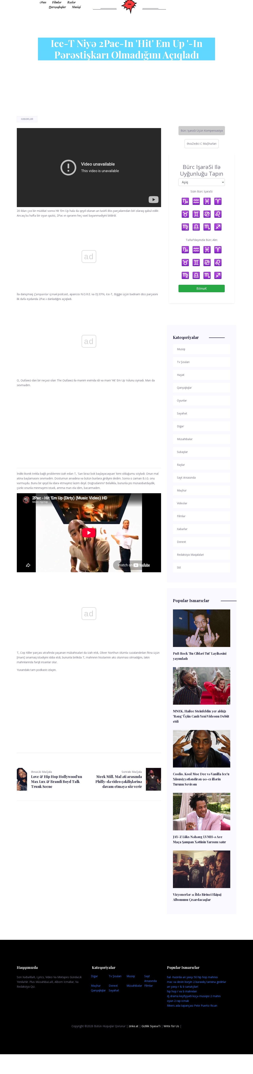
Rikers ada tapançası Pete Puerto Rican (192, 1005)
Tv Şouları (115, 976)
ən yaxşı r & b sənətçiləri (182, 986)
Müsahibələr (134, 985)
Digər (94, 976)
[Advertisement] (89, 423)
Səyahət (114, 990)
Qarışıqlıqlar (57, 7)
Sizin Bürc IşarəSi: (202, 191)
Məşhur (96, 985)
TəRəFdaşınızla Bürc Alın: (202, 240)
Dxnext (113, 985)
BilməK (201, 288)
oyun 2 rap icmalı (178, 1001)
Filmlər (56, 2)
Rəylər (71, 2)
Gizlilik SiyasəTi (151, 1026)
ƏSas (43, 2)
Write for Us (171, 1026)
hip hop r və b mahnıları (182, 991)
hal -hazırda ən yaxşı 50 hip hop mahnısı (192, 977)
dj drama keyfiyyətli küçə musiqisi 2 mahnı (194, 996)
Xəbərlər (27, 119)
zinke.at (133, 1026)
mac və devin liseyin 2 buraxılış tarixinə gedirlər (196, 982)
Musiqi (76, 7)
